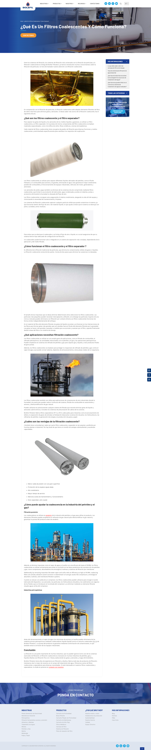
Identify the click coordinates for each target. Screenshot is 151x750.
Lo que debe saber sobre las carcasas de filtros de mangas (116, 67)
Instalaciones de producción (93, 715)
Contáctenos (94, 3)
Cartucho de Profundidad (63, 713)
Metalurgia (25, 733)
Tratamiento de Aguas (28, 724)
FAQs (113, 718)
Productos (56, 3)
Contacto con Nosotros (118, 111)
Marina (24, 731)
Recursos (81, 3)
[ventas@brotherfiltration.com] (149, 370)
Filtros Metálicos (61, 724)
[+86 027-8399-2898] (149, 375)
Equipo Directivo (90, 724)
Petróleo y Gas (26, 729)
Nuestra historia (90, 720)
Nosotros (69, 3)
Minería (24, 726)
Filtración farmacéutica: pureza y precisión (34, 720)
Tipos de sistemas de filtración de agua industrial (117, 71)
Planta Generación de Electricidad (32, 713)
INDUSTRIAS (44, 3)
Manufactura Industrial (28, 715)
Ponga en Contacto (75, 695)
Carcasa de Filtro (61, 726)
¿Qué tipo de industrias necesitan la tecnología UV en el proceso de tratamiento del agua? (117, 77)
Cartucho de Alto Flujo (63, 722)
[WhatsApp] (149, 379)
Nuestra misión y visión (92, 713)
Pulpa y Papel (26, 735)
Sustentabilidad (90, 718)
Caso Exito (115, 720)
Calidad (87, 722)
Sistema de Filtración (62, 729)
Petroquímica (25, 718)
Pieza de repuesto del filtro (64, 731)
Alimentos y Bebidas (28, 722)
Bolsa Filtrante (60, 715)
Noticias (114, 715)
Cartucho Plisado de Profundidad (66, 718)
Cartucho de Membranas (63, 720)
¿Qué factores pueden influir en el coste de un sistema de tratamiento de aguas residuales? (117, 84)
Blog (113, 713)
